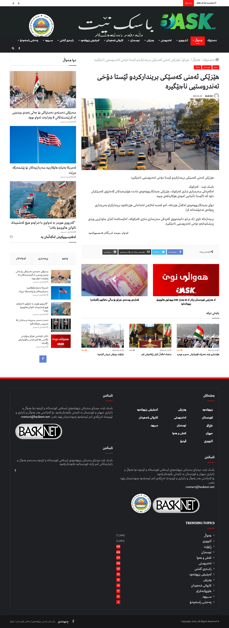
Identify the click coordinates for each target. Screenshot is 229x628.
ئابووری (208, 441)
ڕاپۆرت (207, 547)
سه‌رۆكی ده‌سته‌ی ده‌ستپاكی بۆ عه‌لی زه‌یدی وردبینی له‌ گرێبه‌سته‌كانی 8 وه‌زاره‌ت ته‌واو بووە (44, 115)
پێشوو (65, 258)
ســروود (49, 40)
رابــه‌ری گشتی (67, 40)
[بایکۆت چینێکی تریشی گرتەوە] (102, 336)
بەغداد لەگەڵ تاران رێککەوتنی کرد (156, 354)
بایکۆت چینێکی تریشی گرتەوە (111, 354)
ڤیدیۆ (183, 441)
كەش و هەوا (204, 558)
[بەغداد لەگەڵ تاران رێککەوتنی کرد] (150, 336)
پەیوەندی (63, 621)
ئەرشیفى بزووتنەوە (90, 40)
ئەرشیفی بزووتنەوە (147, 410)
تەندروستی (166, 40)
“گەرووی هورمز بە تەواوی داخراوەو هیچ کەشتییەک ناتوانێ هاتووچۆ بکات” (43, 225)
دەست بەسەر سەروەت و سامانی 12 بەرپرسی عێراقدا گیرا (32, 322)
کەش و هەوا (179, 433)
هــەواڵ (198, 40)
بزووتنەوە (208, 410)
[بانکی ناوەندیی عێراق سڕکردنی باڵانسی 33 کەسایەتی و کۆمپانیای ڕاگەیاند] (61, 341)
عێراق (186, 60)
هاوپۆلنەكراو (203, 591)
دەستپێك (212, 40)
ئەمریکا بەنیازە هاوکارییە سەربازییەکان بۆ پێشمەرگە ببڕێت (44, 170)
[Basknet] (186, 21)
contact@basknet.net (200, 487)
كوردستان (206, 67)
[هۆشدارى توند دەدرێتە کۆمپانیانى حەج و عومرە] (198, 336)
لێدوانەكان (21, 258)
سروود (154, 425)
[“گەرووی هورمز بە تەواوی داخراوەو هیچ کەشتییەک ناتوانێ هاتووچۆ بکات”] (43, 200)
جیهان (209, 433)
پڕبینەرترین (43, 258)
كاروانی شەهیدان (114, 40)
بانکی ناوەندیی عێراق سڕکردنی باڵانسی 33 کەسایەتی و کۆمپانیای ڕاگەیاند (33, 339)
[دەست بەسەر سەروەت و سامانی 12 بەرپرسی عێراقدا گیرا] (61, 325)
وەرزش (150, 40)
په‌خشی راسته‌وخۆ (29, 40)
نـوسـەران (135, 40)
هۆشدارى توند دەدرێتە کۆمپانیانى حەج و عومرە (198, 354)
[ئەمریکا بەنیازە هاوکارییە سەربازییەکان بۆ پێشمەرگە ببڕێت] (43, 144)
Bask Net (209, 96)
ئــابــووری (183, 40)
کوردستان (207, 417)
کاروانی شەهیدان (148, 417)
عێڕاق (209, 425)
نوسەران (181, 425)
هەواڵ (196, 60)
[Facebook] (19, 49)
